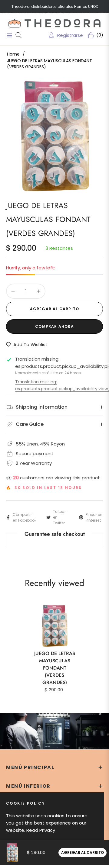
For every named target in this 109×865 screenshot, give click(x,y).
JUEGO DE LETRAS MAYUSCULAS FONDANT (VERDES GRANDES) (54, 668)
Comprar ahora (54, 326)
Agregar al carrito (82, 852)
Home (13, 54)
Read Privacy (40, 830)
